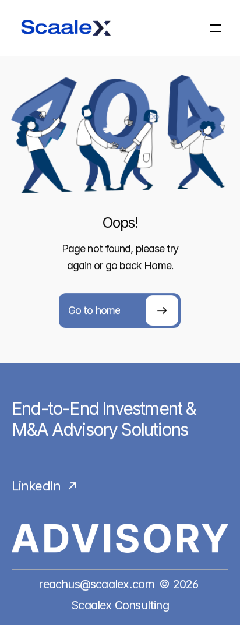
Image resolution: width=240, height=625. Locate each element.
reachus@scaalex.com (96, 584)
